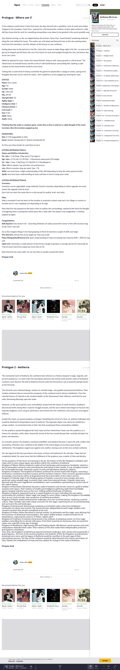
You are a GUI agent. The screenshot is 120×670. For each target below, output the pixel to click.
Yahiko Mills (23, 273)
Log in (95, 5)
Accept (105, 661)
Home (25, 5)
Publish (102, 5)
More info (11, 661)
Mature (53, 5)
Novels (37, 5)
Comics (30, 5)
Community (45, 5)
